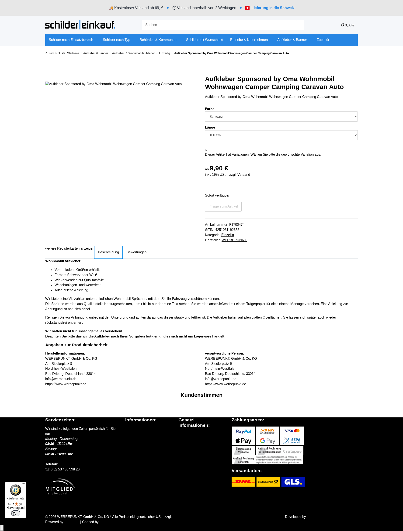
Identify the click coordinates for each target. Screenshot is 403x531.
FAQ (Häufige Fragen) (142, 449)
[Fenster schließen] (48, 77)
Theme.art (315, 517)
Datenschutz (188, 434)
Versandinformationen (141, 439)
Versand (243, 174)
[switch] (15, 513)
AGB (182, 439)
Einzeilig (227, 235)
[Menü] (23, 485)
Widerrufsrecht (189, 449)
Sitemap (184, 444)
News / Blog (134, 434)
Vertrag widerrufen (64, 506)
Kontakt (131, 454)
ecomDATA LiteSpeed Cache (122, 522)
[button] (327, 25)
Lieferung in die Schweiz (273, 8)
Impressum (187, 454)
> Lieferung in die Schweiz (147, 444)
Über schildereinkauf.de (143, 429)
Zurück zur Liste (55, 53)
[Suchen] (300, 25)
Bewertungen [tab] (136, 252)
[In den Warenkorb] (48, 69)
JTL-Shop (72, 522)
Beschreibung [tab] (108, 252)
